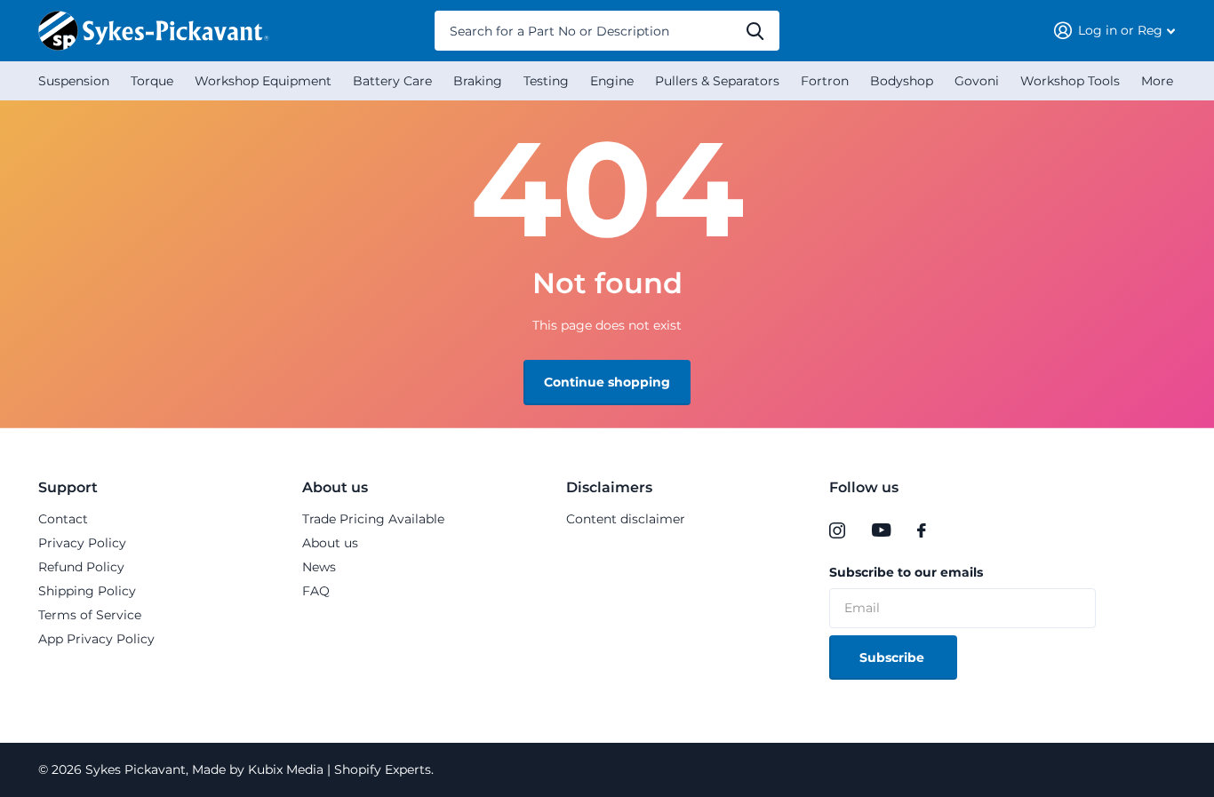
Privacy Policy (82, 543)
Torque (152, 81)
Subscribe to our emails (906, 572)
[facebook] (921, 530)
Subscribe (893, 657)
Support (68, 487)
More (1157, 81)
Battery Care (392, 81)
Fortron (825, 81)
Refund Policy (81, 567)
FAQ (316, 591)
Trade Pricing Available (373, 519)
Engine (612, 81)
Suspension (73, 81)
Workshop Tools (1070, 81)
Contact (63, 519)
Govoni (976, 81)
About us (335, 487)
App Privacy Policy (96, 639)
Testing (546, 81)
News (319, 567)
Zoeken (755, 31)
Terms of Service (89, 615)
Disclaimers (609, 487)
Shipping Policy (87, 591)
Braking (477, 81)
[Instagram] (837, 530)
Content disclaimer (625, 519)
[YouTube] (881, 530)
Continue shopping (607, 382)
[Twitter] (958, 530)
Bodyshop (901, 81)
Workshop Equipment (263, 81)
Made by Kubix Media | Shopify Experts (309, 769)
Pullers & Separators (717, 81)
